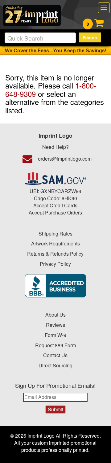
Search (90, 37)
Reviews (55, 324)
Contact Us (55, 355)
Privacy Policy (55, 263)
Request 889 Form (55, 345)
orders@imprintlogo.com (65, 158)
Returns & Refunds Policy (55, 253)
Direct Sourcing (55, 365)
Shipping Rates (55, 233)
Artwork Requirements (55, 243)
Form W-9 (55, 335)
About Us (55, 314)
